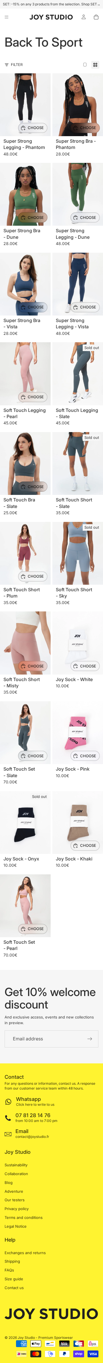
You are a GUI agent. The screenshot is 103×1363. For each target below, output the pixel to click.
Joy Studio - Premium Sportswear (45, 1337)
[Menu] (6, 17)
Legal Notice (16, 1226)
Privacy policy (17, 1208)
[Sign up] (90, 1039)
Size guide (14, 1279)
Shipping (12, 1261)
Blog (9, 1182)
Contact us (14, 1287)
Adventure (14, 1191)
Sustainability (16, 1165)
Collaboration (16, 1173)
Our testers (15, 1200)
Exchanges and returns (25, 1252)
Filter (17, 64)
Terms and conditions (24, 1217)
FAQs (9, 1270)
